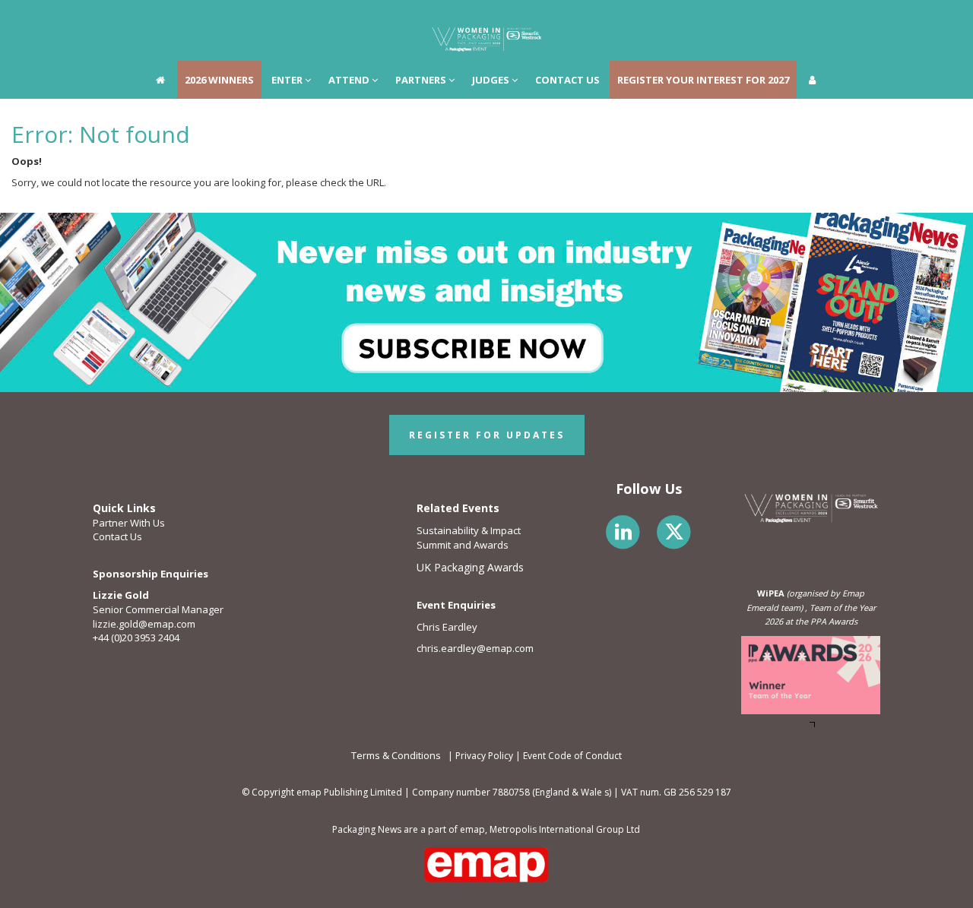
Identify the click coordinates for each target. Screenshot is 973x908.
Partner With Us (129, 523)
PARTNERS (421, 19)
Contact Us (117, 536)
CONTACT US (567, 19)
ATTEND (350, 19)
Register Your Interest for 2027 (703, 19)
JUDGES (492, 19)
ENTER (288, 19)
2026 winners (219, 19)
